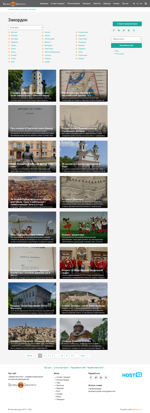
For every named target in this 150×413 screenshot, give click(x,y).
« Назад (29, 356)
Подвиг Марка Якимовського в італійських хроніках (79, 129)
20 (72, 356)
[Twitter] (96, 378)
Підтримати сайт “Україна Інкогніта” (87, 368)
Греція (13, 45)
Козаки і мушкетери (73, 234)
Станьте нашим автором (127, 24)
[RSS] (106, 378)
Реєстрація (119, 54)
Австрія (14, 32)
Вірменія (14, 42)
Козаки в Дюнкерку (73, 199)
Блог (58, 391)
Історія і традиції (54, 3)
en (141, 3)
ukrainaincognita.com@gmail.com (101, 391)
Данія (13, 52)
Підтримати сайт (126, 45)
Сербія (47, 62)
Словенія (81, 35)
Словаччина (83, 32)
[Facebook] (91, 378)
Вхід (116, 51)
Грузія (13, 49)
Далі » (83, 356)
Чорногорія (82, 55)
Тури (58, 383)
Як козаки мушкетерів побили (27, 234)
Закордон (85, 3)
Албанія (14, 35)
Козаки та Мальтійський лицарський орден (82, 271)
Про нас (125, 3)
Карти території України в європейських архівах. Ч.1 (76, 94)
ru (137, 3)
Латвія (47, 32)
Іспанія (13, 55)
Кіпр (12, 62)
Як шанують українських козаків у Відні (81, 165)
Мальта (48, 42)
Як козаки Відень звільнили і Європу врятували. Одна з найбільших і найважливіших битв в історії (31, 202)
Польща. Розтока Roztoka (76, 341)
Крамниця (44, 3)
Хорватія (81, 49)
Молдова (48, 45)
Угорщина (82, 42)
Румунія (48, 58)
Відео (58, 397)
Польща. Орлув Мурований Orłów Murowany (29, 307)
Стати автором (61, 368)
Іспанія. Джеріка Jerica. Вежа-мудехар (83, 305)
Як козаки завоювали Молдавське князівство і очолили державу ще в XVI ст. (30, 273)
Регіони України (70, 3)
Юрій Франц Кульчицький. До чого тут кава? (32, 165)
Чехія (80, 52)
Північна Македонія (52, 52)
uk (134, 3)
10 (62, 356)
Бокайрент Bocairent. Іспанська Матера (32, 341)
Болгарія (14, 39)
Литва (47, 35)
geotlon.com (137, 409)
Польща (48, 55)
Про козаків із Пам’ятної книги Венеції (32, 128)
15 (67, 356)
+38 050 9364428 (94, 389)
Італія (13, 58)
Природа (105, 3)
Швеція (81, 58)
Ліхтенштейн (49, 39)
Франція (81, 45)
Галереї (116, 3)
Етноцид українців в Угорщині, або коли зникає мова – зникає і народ (30, 94)
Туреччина (82, 39)
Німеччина (49, 49)
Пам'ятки (95, 3)
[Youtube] (101, 378)
